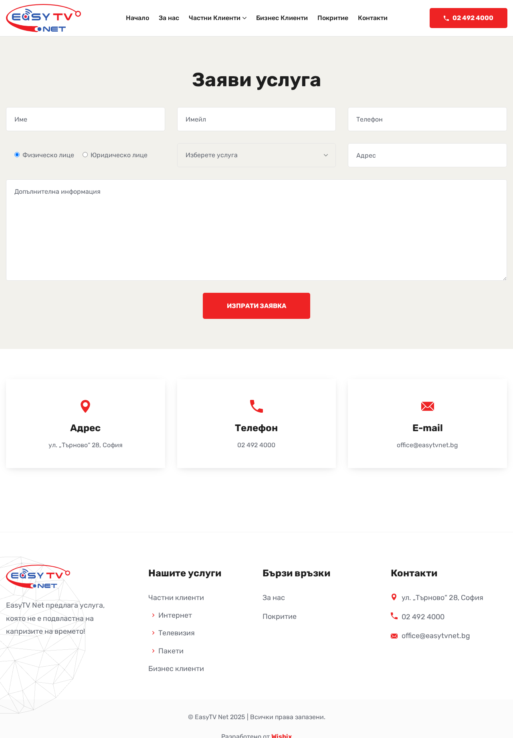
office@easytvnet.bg (427, 445)
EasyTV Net (211, 717)
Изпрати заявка (256, 306)
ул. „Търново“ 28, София (85, 445)
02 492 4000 (256, 445)
